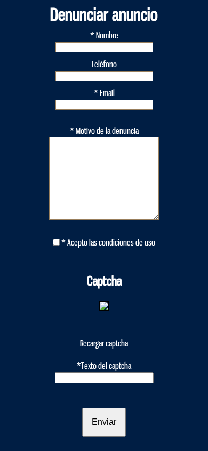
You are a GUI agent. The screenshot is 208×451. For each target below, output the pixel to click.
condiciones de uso (127, 242)
